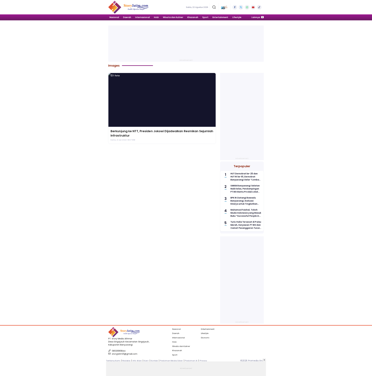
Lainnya (256, 17)
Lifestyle (237, 17)
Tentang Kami (113, 360)
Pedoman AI (191, 360)
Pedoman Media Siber (171, 360)
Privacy (203, 360)
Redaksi (126, 360)
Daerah (127, 17)
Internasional (142, 17)
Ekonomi (205, 337)
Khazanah (192, 17)
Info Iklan (137, 360)
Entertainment (220, 17)
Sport (205, 17)
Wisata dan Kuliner (173, 17)
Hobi (156, 17)
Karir (146, 360)
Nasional (114, 17)
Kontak (154, 360)
